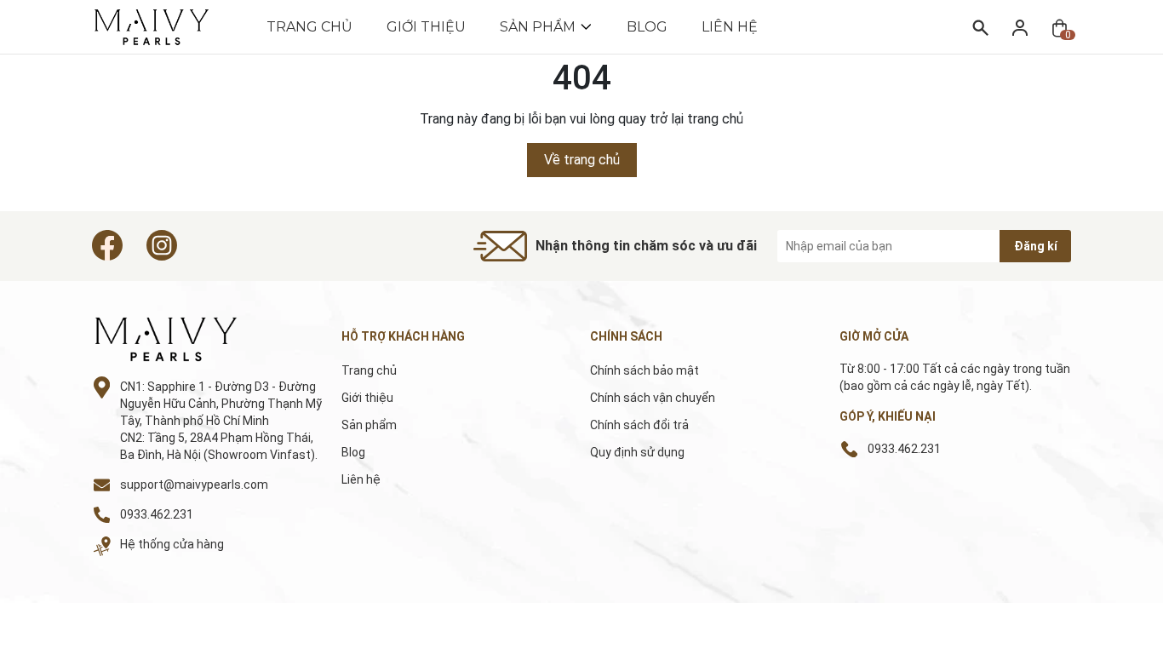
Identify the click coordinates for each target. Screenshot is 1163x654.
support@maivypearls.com (194, 484)
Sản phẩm (538, 27)
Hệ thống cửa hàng (172, 544)
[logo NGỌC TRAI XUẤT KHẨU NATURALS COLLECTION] (185, 339)
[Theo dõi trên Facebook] (107, 245)
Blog (647, 27)
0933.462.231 (156, 514)
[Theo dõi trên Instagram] (161, 245)
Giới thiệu (426, 27)
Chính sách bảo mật (644, 370)
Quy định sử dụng (637, 452)
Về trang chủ (582, 160)
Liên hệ (730, 27)
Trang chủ (309, 27)
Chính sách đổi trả (639, 425)
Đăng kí (1035, 246)
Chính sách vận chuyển (652, 397)
